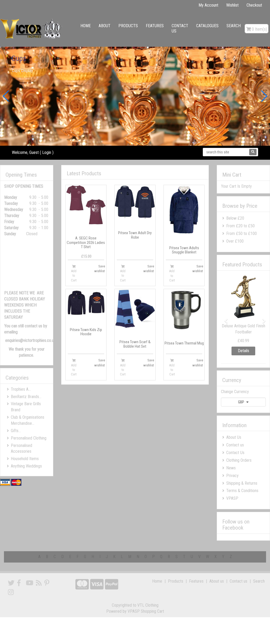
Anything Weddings (26, 466)
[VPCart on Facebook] (19, 583)
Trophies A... (21, 389)
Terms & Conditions (242, 490)
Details (243, 350)
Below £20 (235, 218)
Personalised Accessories (21, 448)
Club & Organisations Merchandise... (27, 420)
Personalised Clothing (28, 438)
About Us (233, 437)
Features (155, 25)
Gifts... (16, 430)
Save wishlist (99, 268)
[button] (259, 140)
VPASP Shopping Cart (146, 611)
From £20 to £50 (240, 225)
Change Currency (235, 391)
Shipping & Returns (241, 483)
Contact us (180, 28)
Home (85, 25)
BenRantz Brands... (26, 396)
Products (128, 25)
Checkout (254, 5)
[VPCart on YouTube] (29, 583)
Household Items (25, 458)
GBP (241, 402)
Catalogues (207, 25)
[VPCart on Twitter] (11, 583)
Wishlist (232, 5)
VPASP (232, 498)
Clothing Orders (239, 460)
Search (233, 25)
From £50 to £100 (241, 233)
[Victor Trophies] (32, 29)
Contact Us (235, 452)
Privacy (232, 475)
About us (216, 581)
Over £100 (235, 241)
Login (46, 152)
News (231, 467)
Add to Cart (73, 275)
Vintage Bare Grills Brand (26, 406)
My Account (208, 5)
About (104, 25)
